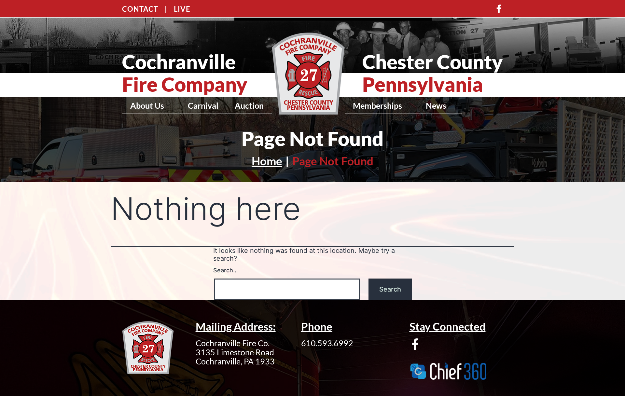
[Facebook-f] (415, 344)
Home (267, 161)
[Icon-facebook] (499, 9)
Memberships (377, 105)
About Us (147, 105)
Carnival (203, 105)
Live (182, 9)
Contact (140, 9)
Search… (225, 270)
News (436, 105)
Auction (249, 105)
